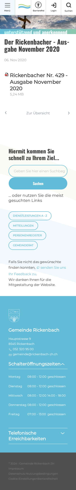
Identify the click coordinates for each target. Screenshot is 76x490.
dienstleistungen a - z (30, 215)
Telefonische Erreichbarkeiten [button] (27, 436)
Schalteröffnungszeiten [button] (35, 364)
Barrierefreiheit (47, 478)
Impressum (16, 468)
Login (54, 10)
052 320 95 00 (23, 349)
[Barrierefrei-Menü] (38, 5)
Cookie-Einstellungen (23, 478)
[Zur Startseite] (24, 8)
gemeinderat (23, 245)
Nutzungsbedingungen (42, 473)
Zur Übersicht (38, 113)
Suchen (38, 183)
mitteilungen (23, 225)
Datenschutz (17, 473)
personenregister (27, 235)
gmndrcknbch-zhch (35, 354)
